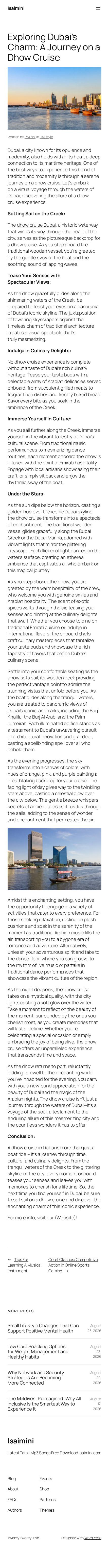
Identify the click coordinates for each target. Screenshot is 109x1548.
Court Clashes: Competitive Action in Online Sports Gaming (73, 1265)
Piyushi (30, 136)
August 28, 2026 (94, 1328)
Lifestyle (46, 136)
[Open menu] (98, 8)
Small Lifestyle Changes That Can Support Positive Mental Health (43, 1328)
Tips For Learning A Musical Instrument (25, 1265)
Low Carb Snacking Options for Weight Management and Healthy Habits (38, 1352)
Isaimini (16, 8)
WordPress (92, 1537)
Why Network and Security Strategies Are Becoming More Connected (36, 1378)
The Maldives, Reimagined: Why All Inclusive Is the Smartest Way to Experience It (44, 1404)
